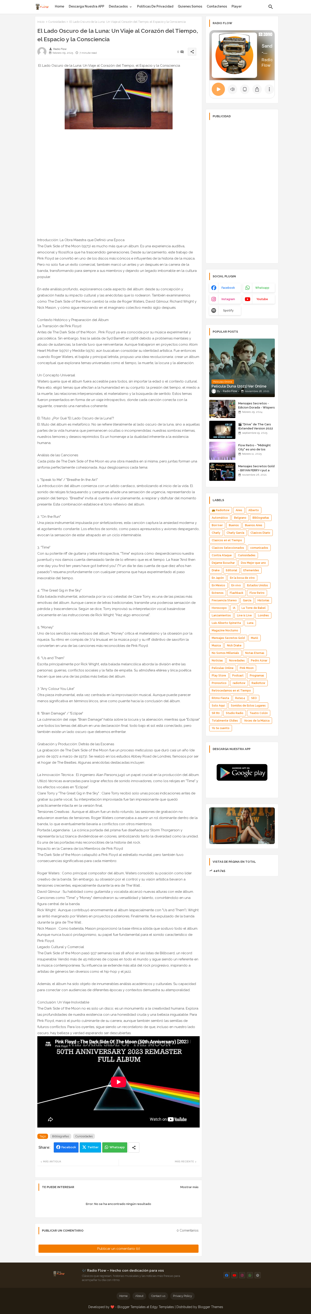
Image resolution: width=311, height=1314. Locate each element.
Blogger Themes (210, 1307)
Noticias (217, 660)
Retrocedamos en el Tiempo (231, 690)
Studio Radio (234, 713)
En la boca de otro (242, 577)
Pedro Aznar (259, 660)
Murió (254, 638)
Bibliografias (60, 1136)
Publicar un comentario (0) (118, 1249)
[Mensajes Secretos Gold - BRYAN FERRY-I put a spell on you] (222, 472)
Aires (239, 510)
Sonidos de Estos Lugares (248, 705)
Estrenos (218, 592)
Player (237, 6)
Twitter (93, 1147)
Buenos (234, 525)
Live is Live (244, 615)
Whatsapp (117, 1147)
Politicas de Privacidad (155, 6)
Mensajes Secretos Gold (228, 638)
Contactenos (217, 6)
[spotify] (258, 1275)
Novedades (237, 660)
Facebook (68, 1147)
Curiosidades (57, 21)
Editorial (231, 570)
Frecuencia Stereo (224, 600)
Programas (257, 675)
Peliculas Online (223, 668)
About (139, 1296)
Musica (216, 645)
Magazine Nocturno (225, 630)
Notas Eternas (254, 653)
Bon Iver (217, 525)
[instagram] (242, 1275)
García (247, 600)
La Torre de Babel (254, 608)
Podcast (238, 675)
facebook (228, 287)
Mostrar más (189, 1187)
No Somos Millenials (225, 653)
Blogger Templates (131, 1307)
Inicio (40, 21)
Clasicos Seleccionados (228, 547)
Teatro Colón (259, 713)
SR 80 (216, 713)
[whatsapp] (250, 1275)
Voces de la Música (257, 720)
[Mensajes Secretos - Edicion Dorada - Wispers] (222, 409)
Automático (220, 517)
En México (218, 585)
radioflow (239, 683)
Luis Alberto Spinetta (226, 623)
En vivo (236, 585)
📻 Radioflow (220, 510)
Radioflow (258, 683)
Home (59, 6)
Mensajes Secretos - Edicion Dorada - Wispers (256, 405)
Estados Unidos (257, 585)
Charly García (235, 532)
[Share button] (133, 1147)
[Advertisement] (242, 191)
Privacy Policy (182, 1296)
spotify (228, 310)
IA (234, 608)
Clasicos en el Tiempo (227, 540)
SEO (254, 698)
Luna (250, 623)
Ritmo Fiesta (220, 698)
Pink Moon (247, 668)
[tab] (59, 6)
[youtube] (234, 1275)
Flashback (236, 592)
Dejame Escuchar (223, 562)
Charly (216, 532)
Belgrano (240, 517)
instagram (228, 299)
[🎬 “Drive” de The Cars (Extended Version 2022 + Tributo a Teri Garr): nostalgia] (222, 430)
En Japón (218, 577)
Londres (263, 615)
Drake (216, 570)
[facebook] (227, 1275)
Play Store (219, 675)
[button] (270, 6)
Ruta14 (240, 698)
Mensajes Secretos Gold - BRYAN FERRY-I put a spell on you (256, 470)
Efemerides (251, 570)
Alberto (253, 510)
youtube (262, 299)
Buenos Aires (253, 525)
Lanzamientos (221, 615)
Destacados (118, 6)
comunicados (259, 547)
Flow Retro (257, 592)
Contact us (158, 1296)
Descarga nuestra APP (86, 6)
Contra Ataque (222, 555)
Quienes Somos (190, 6)
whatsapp (262, 287)
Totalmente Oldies (225, 720)
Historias (263, 600)
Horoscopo (219, 608)
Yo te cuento (220, 728)
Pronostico (219, 683)
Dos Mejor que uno (253, 562)
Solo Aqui (218, 705)
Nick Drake (234, 645)
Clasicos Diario (260, 532)
